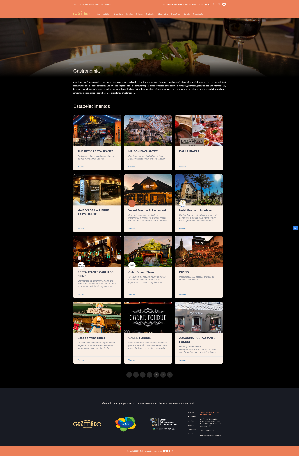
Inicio (98, 14)
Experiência (192, 416)
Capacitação (198, 14)
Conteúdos (150, 14)
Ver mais (81, 167)
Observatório (163, 14)
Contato (187, 14)
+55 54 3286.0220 (207, 431)
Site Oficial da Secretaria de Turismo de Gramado (92, 4)
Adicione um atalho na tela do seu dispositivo (179, 4)
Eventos (191, 421)
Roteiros (139, 14)
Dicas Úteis (175, 14)
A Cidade (191, 412)
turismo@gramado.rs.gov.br (210, 435)
